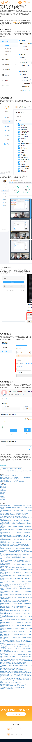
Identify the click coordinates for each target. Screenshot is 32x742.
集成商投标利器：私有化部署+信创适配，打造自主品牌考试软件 (15, 477)
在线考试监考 (3, 492)
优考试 (1, 489)
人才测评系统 (3, 487)
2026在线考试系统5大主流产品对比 (8, 475)
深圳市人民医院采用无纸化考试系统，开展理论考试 (12, 481)
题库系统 (2, 496)
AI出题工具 (2, 498)
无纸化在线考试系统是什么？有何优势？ (9, 480)
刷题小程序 (2, 499)
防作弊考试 (2, 495)
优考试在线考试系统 (15, 22)
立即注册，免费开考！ (16, 714)
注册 (25, 2)
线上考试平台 (3, 490)
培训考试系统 (3, 486)
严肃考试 (2, 493)
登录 (20, 2)
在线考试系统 (2, 465)
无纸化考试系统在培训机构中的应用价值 (9, 478)
